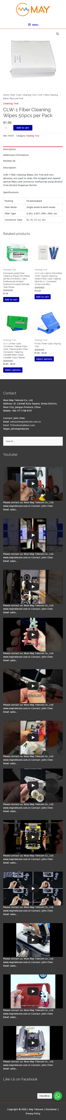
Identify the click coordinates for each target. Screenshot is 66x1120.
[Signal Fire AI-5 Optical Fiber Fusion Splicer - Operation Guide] (33, 484)
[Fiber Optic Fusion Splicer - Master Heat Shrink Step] (33, 837)
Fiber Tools (16, 95)
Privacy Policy (33, 1113)
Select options (13, 369)
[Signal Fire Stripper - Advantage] (33, 634)
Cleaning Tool (29, 95)
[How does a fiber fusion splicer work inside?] (33, 535)
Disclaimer (51, 1109)
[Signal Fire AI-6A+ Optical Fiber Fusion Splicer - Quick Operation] (33, 738)
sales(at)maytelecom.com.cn (25, 421)
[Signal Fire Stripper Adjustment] (33, 785)
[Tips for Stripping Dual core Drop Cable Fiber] (33, 686)
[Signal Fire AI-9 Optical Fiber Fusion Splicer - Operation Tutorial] (33, 991)
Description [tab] (9, 149)
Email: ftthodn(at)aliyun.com (19, 425)
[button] (58, 34)
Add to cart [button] (11, 299)
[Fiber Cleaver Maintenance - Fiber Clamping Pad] (33, 587)
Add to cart (22, 127)
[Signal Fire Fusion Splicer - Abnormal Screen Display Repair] (33, 1043)
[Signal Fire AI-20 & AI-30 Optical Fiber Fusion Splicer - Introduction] (33, 888)
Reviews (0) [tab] (9, 160)
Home (6, 95)
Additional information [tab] (16, 154)
